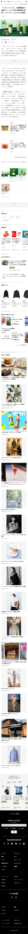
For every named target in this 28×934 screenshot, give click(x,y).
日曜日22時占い (5, 863)
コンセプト (16, 910)
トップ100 (3, 866)
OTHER (22, 828)
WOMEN (14, 828)
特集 (8, 1)
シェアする (12, 42)
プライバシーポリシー (18, 879)
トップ (2, 4)
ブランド (3, 907)
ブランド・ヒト (22, 1)
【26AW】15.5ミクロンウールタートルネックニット (5, 304)
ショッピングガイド (5, 920)
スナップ (3, 869)
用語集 (15, 866)
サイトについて (4, 876)
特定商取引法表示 (17, 923)
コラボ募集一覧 (5, 330)
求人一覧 (11, 314)
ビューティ (12, 1)
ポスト (15, 856)
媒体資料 (3, 882)
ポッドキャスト (17, 863)
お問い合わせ (17, 882)
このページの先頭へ (15, 813)
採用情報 (3, 879)
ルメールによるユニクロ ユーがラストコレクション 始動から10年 (6, 797)
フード (11, 4)
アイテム (3, 910)
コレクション (17, 853)
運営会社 (3, 885)
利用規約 (16, 876)
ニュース (5, 1)
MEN (6, 828)
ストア (16, 1)
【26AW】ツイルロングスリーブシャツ (16, 303)
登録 (14, 831)
